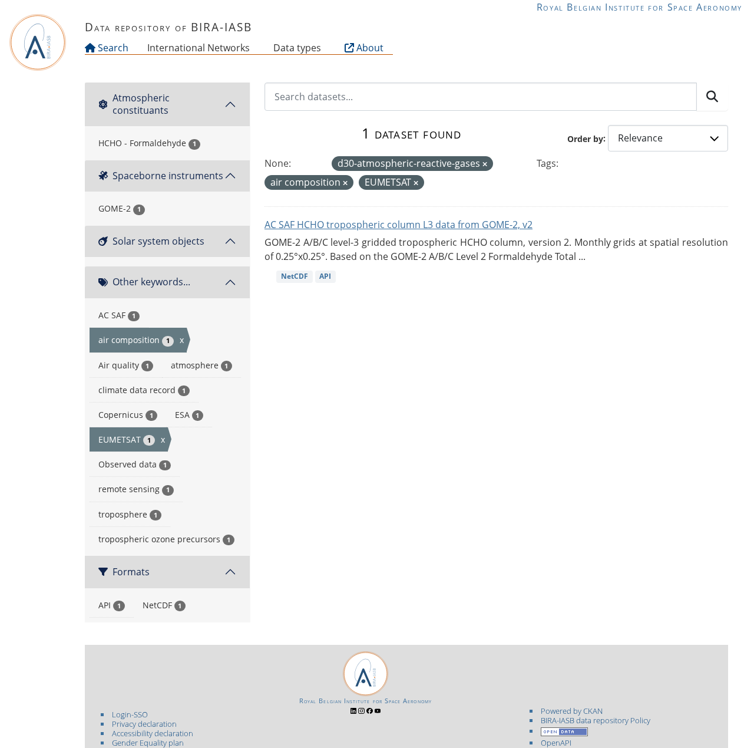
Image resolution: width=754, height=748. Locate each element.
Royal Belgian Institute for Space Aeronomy (639, 7)
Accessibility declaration (152, 733)
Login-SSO (130, 714)
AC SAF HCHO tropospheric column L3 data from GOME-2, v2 (398, 224)
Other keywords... (151, 281)
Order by (585, 138)
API (325, 276)
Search (111, 47)
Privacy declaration (144, 724)
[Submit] (712, 97)
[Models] (252, 48)
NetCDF (294, 276)
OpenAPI (556, 742)
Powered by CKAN (572, 711)
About (368, 47)
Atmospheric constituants (141, 104)
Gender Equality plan (148, 742)
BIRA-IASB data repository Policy (595, 720)
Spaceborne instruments (168, 175)
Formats (131, 571)
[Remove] (484, 164)
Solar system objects (158, 241)
